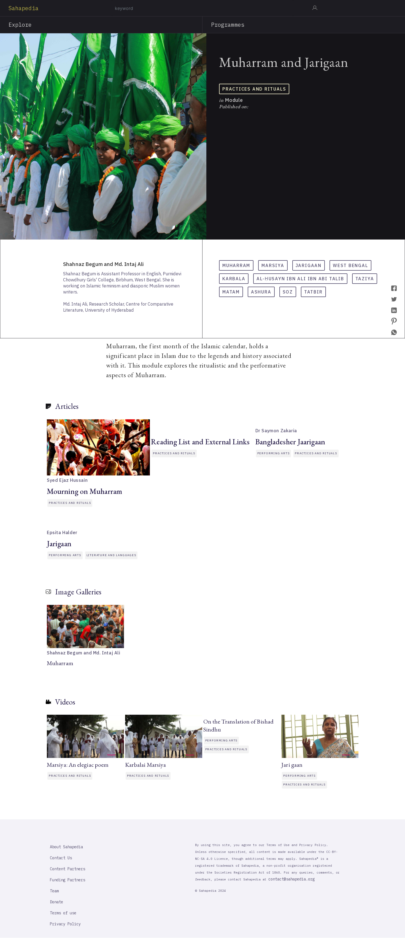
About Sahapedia (66, 846)
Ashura (261, 292)
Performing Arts (273, 453)
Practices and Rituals (254, 89)
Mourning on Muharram (84, 491)
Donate (56, 901)
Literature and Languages (111, 555)
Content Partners (67, 868)
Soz (288, 292)
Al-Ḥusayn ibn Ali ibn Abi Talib (300, 278)
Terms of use (63, 912)
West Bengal (350, 265)
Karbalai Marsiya (145, 765)
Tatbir (313, 292)
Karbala (233, 278)
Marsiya (272, 265)
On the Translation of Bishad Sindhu (238, 725)
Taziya (364, 278)
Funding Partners (67, 879)
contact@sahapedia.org (291, 879)
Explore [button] (20, 24)
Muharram (236, 265)
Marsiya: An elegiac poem (78, 765)
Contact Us (61, 857)
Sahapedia (24, 8)
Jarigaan (309, 265)
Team (54, 890)
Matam (231, 292)
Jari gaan (292, 765)
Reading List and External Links (200, 442)
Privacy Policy (65, 923)
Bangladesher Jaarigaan (290, 442)
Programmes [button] (227, 24)
